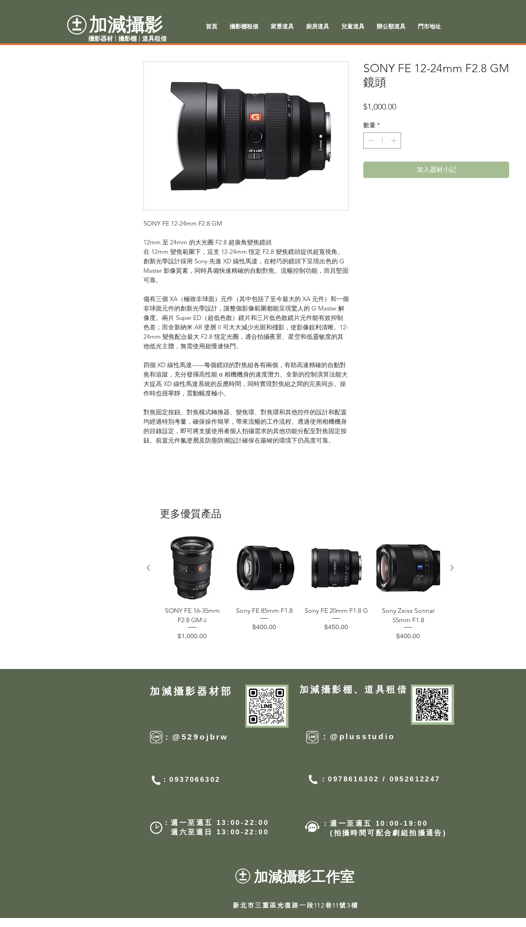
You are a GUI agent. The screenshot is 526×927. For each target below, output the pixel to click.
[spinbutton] (382, 140)
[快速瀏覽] (192, 568)
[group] (300, 589)
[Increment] (394, 140)
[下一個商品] (452, 568)
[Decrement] (370, 140)
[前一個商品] (148, 568)
